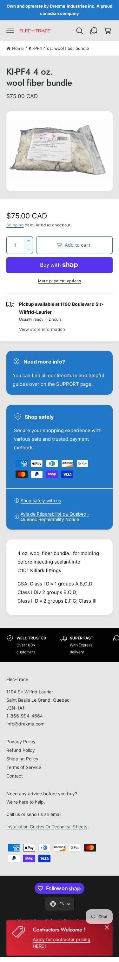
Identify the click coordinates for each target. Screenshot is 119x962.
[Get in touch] (94, 31)
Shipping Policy (22, 758)
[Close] (107, 927)
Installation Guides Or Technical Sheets (46, 826)
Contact (14, 775)
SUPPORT (67, 384)
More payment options (59, 280)
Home (18, 48)
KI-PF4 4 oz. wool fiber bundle (59, 48)
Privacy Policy (21, 741)
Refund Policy (20, 750)
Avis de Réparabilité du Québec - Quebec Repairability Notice (55, 516)
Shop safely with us (41, 500)
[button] (10, 31)
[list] (59, 645)
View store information (42, 329)
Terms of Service (23, 767)
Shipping (15, 225)
